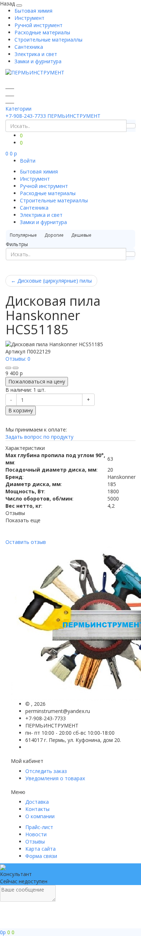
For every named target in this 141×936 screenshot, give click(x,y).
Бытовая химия (33, 10)
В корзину (20, 410)
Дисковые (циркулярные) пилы (51, 280)
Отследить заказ (46, 771)
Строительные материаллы (48, 39)
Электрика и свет (35, 54)
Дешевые (81, 235)
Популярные (23, 235)
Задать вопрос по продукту (39, 436)
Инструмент (29, 17)
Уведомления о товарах (55, 778)
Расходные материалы (42, 32)
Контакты (37, 809)
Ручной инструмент (38, 25)
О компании (40, 816)
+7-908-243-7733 (25, 115)
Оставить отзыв (25, 541)
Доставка (37, 801)
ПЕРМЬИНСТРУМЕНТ (74, 115)
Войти (27, 160)
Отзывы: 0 (17, 358)
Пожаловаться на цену (36, 381)
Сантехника (28, 46)
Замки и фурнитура (37, 61)
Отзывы (35, 841)
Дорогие (54, 235)
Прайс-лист (39, 827)
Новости (36, 834)
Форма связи (41, 856)
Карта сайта (40, 848)
